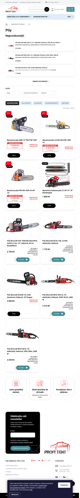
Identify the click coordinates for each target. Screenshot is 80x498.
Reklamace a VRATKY (12, 475)
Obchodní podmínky (12, 2)
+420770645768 (64, 470)
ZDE (31, 490)
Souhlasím (64, 485)
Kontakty (8, 471)
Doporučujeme (12, 103)
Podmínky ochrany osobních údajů (30, 2)
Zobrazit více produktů (40, 81)
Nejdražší (38, 103)
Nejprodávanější (51, 103)
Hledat (47, 9)
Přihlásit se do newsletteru (20, 448)
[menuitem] (19, 17)
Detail (14, 155)
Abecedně (65, 103)
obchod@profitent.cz (65, 466)
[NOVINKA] (58, 176)
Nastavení (14, 494)
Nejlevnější (26, 103)
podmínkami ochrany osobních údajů (21, 442)
